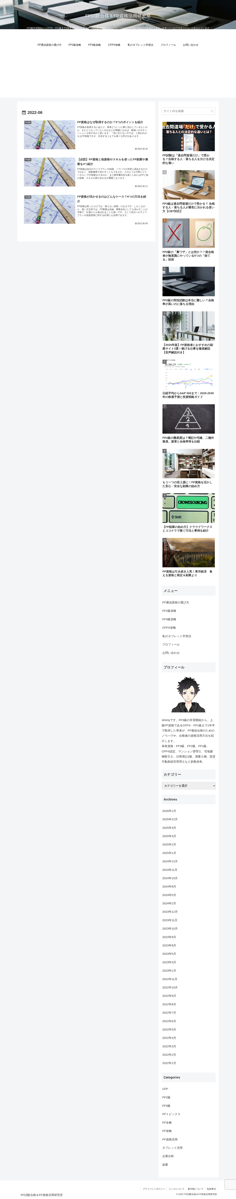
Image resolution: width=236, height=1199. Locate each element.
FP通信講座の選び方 (175, 602)
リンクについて (176, 1189)
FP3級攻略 (169, 619)
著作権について (195, 1189)
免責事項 (211, 1189)
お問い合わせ (171, 652)
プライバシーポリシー (154, 1189)
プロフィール (171, 644)
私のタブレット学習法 (176, 636)
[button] (212, 111)
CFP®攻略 (169, 627)
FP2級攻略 (169, 610)
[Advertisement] (118, 75)
